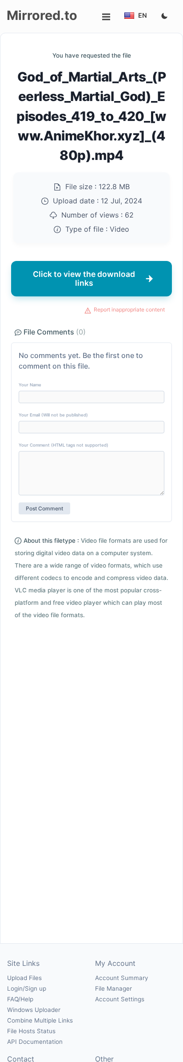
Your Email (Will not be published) (53, 414)
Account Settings (119, 999)
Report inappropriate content (129, 309)
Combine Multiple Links (40, 1020)
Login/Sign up (26, 988)
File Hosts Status (31, 1031)
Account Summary (121, 977)
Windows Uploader (33, 1009)
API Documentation (35, 1041)
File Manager (113, 988)
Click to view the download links (84, 278)
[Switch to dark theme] (164, 16)
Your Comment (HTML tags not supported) (63, 445)
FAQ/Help (20, 999)
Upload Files (24, 977)
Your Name (30, 384)
